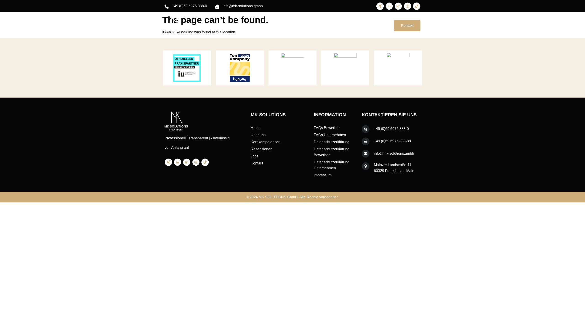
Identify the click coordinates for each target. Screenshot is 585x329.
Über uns (294, 25)
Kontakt (407, 25)
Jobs (377, 25)
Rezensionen (356, 25)
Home (275, 25)
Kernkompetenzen (323, 25)
